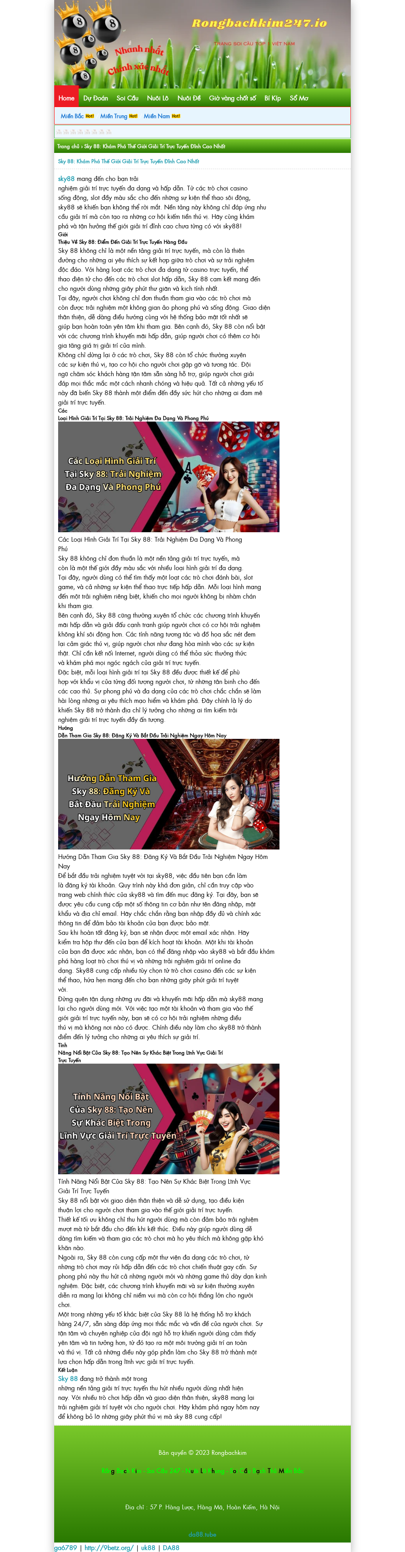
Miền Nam (158, 115)
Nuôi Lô (157, 97)
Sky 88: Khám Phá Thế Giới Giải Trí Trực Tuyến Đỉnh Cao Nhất (128, 161)
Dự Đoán (95, 97)
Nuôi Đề (189, 97)
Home (66, 97)
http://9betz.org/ (109, 1547)
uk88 (148, 1547)
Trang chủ (68, 146)
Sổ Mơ (299, 97)
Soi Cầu (127, 97)
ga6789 (65, 1547)
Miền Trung (114, 115)
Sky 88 (68, 1378)
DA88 (171, 1547)
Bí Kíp (273, 97)
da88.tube (202, 1534)
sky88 (66, 178)
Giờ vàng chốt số (232, 97)
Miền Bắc (73, 115)
